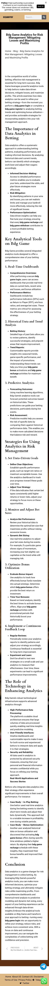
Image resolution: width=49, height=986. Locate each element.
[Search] (44, 17)
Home (8, 51)
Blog (15, 51)
